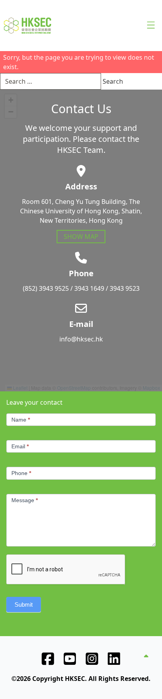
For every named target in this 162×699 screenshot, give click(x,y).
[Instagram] (92, 659)
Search (113, 81)
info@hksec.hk (81, 339)
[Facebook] (48, 659)
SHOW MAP (81, 236)
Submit (24, 604)
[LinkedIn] (114, 659)
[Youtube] (70, 659)
